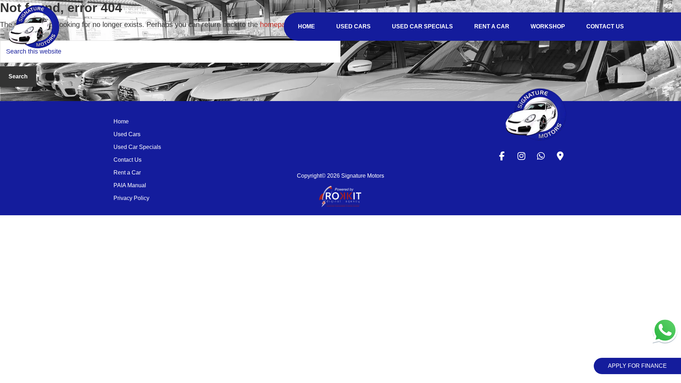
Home (121, 121)
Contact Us (128, 160)
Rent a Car (127, 173)
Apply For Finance (637, 366)
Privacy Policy (131, 198)
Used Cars (127, 134)
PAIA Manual (130, 185)
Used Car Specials (137, 147)
